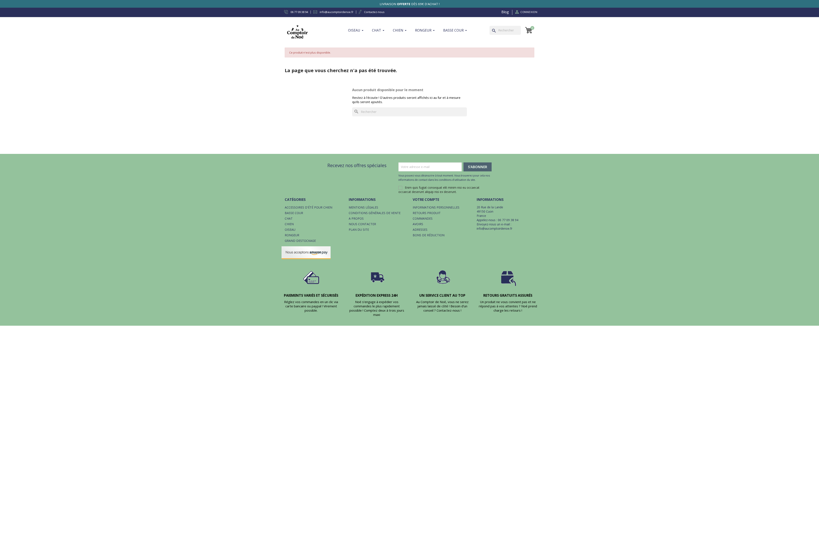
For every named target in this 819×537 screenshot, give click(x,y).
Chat (289, 218)
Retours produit (427, 213)
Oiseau (290, 230)
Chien (289, 224)
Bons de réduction (428, 235)
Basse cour (294, 213)
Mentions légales (363, 207)
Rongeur (292, 235)
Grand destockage (300, 241)
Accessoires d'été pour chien (308, 207)
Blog (505, 12)
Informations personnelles (436, 207)
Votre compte (426, 199)
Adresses (420, 230)
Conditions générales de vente (375, 213)
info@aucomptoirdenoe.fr (494, 228)
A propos (356, 218)
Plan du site (359, 230)
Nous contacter (362, 224)
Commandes (423, 218)
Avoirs (418, 224)
